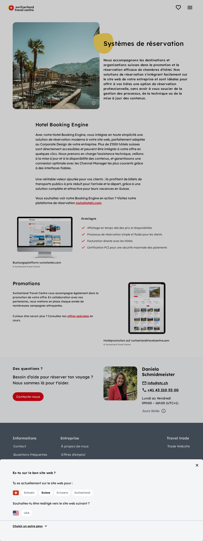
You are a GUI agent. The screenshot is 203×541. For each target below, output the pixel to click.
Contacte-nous (28, 397)
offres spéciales (78, 316)
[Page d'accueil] (21, 8)
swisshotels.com (88, 203)
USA (27, 513)
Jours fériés (151, 411)
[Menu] (190, 7)
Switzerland (82, 492)
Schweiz (29, 492)
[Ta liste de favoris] (178, 7)
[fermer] (197, 465)
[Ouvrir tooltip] (94, 103)
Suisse (45, 492)
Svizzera (62, 492)
